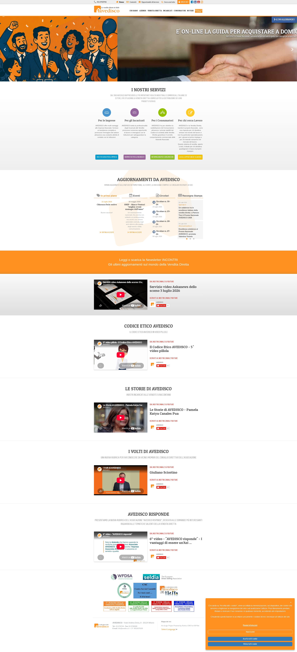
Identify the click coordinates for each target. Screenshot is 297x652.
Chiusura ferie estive (107, 204)
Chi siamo (133, 11)
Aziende (142, 11)
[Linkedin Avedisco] (195, 2)
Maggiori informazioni (250, 625)
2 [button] (190, 239)
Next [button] (292, 49)
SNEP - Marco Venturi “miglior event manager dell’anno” (134, 206)
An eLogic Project (167, 626)
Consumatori (180, 11)
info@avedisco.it (123, 628)
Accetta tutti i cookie (250, 639)
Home (121, 2)
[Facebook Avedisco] (192, 2)
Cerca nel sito (169, 2)
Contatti (133, 2)
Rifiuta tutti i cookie (250, 644)
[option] (148, 75)
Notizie (190, 11)
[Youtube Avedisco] (198, 2)
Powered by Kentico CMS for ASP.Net (186, 626)
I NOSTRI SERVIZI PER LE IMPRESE (107, 157)
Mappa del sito (166, 621)
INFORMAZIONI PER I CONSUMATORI (162, 157)
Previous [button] (4, 49)
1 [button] (187, 239)
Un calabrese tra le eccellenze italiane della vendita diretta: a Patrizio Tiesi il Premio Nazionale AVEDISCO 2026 (189, 213)
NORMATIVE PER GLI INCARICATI (134, 157)
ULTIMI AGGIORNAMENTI (285, 19)
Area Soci (184, 2)
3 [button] (194, 239)
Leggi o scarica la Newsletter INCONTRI (148, 260)
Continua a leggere (108, 232)
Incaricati (167, 11)
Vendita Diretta (155, 11)
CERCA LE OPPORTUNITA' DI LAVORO (190, 157)
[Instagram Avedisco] (202, 2)
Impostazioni (250, 632)
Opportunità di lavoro (150, 2)
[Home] (106, 9)
